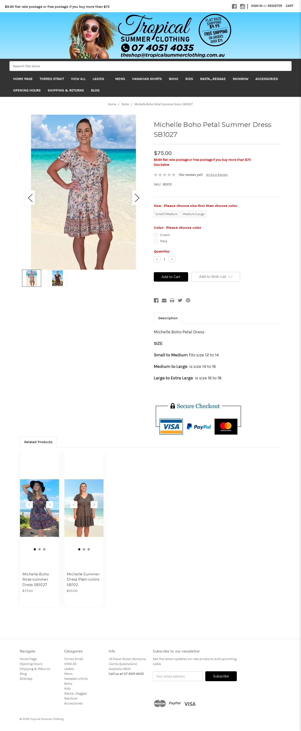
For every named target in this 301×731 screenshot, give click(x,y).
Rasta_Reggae (213, 79)
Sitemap (26, 679)
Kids (189, 79)
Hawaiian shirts (147, 79)
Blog (95, 90)
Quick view (39, 504)
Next (137, 197)
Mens (120, 79)
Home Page (23, 79)
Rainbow (240, 79)
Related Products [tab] (38, 442)
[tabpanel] (39, 529)
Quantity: (162, 251)
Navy (163, 241)
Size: (195, 206)
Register (275, 6)
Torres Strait (52, 79)
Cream (165, 235)
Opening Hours (27, 90)
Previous (30, 197)
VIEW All (78, 79)
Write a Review (217, 175)
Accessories (266, 79)
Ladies (99, 79)
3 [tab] (44, 549)
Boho (173, 79)
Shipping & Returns (66, 90)
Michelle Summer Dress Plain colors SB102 (83, 579)
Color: (177, 227)
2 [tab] (39, 549)
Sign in (256, 6)
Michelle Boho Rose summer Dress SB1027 (35, 579)
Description (168, 318)
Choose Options (39, 512)
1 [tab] (35, 549)
